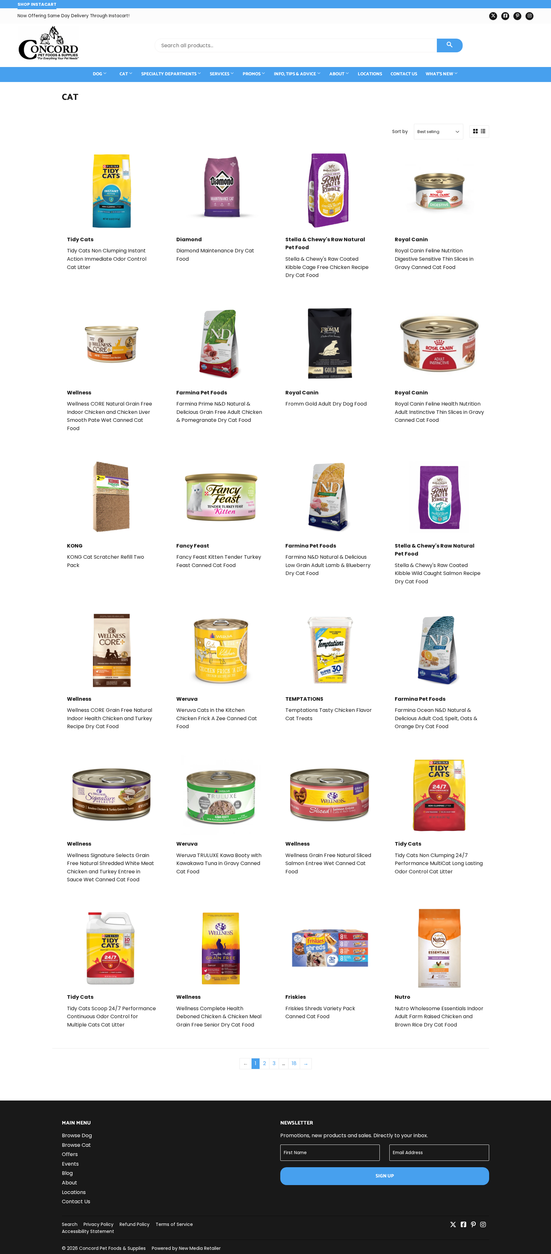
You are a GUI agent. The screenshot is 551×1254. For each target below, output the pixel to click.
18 (294, 1063)
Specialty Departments (169, 74)
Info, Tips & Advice (295, 74)
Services (220, 74)
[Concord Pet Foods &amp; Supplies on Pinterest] (473, 1225)
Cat (124, 74)
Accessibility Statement (88, 1231)
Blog (67, 1173)
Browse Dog (77, 1135)
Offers (70, 1154)
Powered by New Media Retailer (186, 1248)
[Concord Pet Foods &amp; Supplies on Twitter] (453, 1225)
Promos (252, 74)
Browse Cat (76, 1145)
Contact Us (404, 74)
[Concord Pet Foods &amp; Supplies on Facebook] (464, 1225)
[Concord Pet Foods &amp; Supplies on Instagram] (483, 1225)
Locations (370, 74)
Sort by (400, 131)
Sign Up (385, 1176)
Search (69, 1224)
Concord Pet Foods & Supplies (112, 1248)
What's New (440, 74)
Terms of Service (174, 1224)
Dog (98, 74)
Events (70, 1164)
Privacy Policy (99, 1224)
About (337, 74)
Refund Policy (135, 1224)
